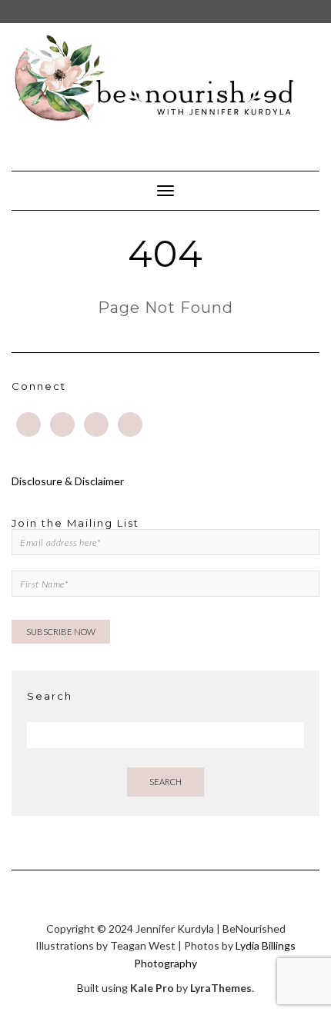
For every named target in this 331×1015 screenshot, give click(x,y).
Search (165, 782)
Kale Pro (152, 987)
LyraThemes (221, 987)
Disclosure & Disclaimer (68, 481)
